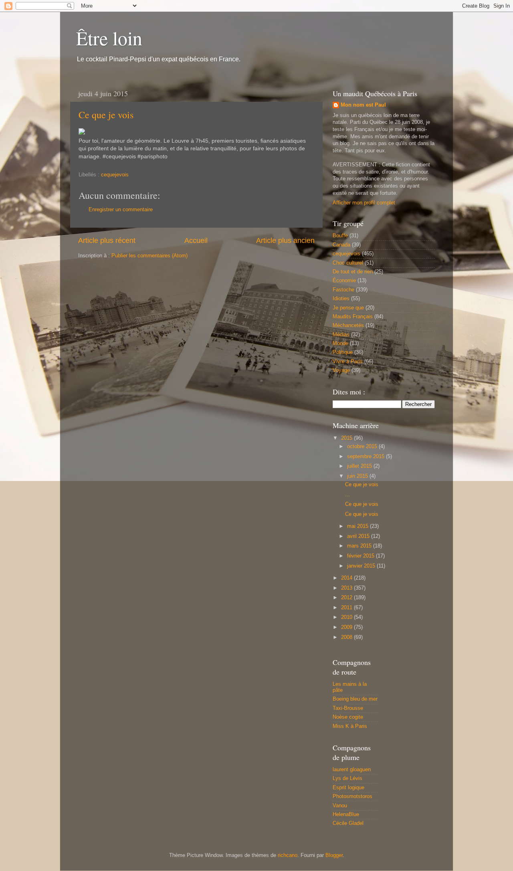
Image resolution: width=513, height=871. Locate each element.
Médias (341, 334)
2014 (347, 578)
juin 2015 (358, 476)
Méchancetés (348, 325)
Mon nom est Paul (363, 105)
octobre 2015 (363, 446)
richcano (287, 855)
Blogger (334, 855)
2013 (347, 588)
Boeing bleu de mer (355, 699)
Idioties (341, 298)
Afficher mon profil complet (364, 203)
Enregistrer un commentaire (121, 209)
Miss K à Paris (350, 726)
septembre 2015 (366, 456)
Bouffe (340, 235)
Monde (340, 343)
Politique (343, 352)
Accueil (196, 240)
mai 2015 (358, 526)
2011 (347, 607)
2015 (347, 438)
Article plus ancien (285, 240)
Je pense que (348, 308)
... (347, 494)
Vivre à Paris (348, 361)
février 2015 (361, 556)
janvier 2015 (362, 566)
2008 (347, 637)
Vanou (340, 805)
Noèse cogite (348, 717)
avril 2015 (359, 536)
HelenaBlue (346, 814)
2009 (347, 627)
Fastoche (343, 290)
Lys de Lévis (347, 778)
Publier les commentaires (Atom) (149, 256)
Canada (341, 245)
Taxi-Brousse (348, 708)
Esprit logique (348, 787)
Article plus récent (106, 240)
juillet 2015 (360, 466)
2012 (347, 597)
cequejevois (115, 175)
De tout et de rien (353, 272)
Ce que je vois (106, 114)
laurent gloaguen (352, 769)
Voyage (341, 370)
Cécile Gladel (348, 823)
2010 (347, 617)
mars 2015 (360, 546)
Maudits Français (353, 316)
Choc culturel (348, 263)
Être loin (109, 38)
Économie (344, 280)
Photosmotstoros (352, 796)
